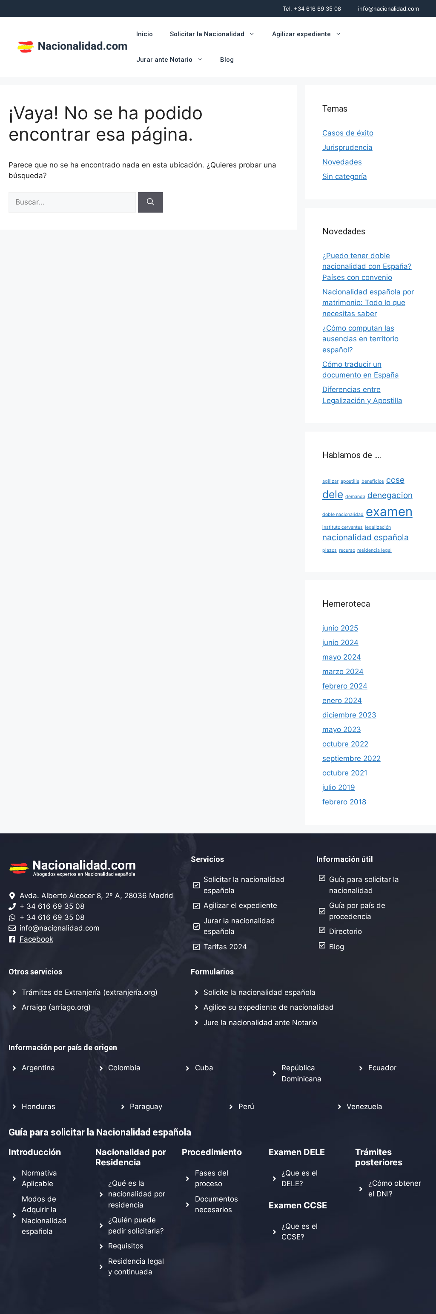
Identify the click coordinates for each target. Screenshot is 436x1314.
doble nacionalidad (343, 514)
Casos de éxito (347, 133)
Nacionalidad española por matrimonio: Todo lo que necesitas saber (368, 303)
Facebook (36, 939)
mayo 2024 (341, 657)
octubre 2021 (344, 773)
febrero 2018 (344, 802)
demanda (355, 496)
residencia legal (374, 550)
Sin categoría (344, 176)
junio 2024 (340, 642)
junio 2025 (340, 628)
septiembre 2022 (351, 758)
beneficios (372, 481)
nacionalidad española (365, 537)
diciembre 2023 (349, 715)
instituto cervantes (342, 527)
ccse (395, 480)
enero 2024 (342, 700)
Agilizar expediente (301, 34)
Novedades (342, 162)
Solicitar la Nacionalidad (207, 34)
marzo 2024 (343, 671)
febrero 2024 (344, 686)
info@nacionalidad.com (388, 8)
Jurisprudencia (347, 147)
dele (332, 494)
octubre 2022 (345, 744)
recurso (347, 550)
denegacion (390, 495)
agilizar (330, 481)
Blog (227, 59)
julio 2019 (338, 787)
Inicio (144, 34)
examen (389, 511)
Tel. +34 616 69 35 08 (312, 8)
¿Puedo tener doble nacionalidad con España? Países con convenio (367, 266)
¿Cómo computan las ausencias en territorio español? (360, 339)
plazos (329, 550)
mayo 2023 (341, 729)
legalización (378, 527)
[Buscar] (150, 202)
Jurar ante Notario (164, 59)
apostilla (350, 481)
